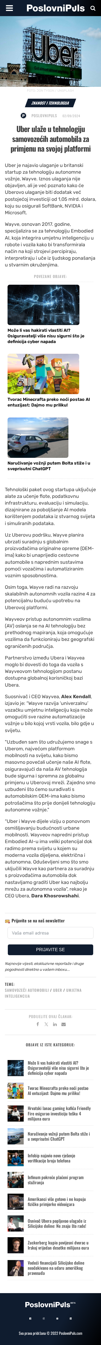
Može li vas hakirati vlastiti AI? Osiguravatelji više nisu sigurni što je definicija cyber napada (46, 336)
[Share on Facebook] (37, 1025)
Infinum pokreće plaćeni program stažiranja (55, 1180)
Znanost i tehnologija (50, 103)
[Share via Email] (63, 1025)
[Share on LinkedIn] (55, 1025)
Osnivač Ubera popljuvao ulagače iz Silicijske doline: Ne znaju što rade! (57, 1223)
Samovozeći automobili (27, 990)
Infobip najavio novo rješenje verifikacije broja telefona (51, 1158)
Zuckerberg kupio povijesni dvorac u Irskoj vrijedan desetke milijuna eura (58, 1245)
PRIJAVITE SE (50, 949)
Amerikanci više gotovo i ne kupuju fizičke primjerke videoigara (57, 1201)
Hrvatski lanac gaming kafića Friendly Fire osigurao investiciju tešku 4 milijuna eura (59, 1113)
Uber (57, 990)
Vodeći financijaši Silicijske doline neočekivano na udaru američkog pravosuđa (56, 1268)
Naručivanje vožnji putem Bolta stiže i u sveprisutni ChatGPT (49, 466)
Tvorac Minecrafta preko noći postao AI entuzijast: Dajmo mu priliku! (49, 402)
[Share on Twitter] (46, 1025)
